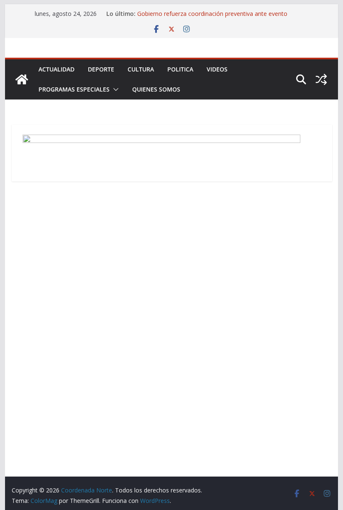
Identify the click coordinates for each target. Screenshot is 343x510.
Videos (217, 69)
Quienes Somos (156, 89)
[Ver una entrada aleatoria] (321, 79)
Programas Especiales (74, 89)
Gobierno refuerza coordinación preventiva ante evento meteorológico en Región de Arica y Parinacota (212, 18)
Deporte (101, 69)
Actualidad (56, 69)
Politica (180, 69)
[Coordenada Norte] (22, 79)
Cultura (141, 69)
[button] (114, 89)
